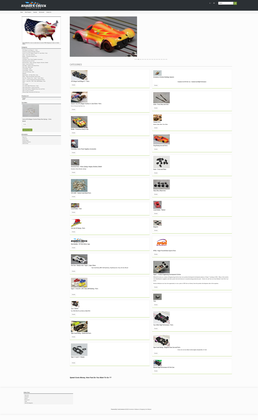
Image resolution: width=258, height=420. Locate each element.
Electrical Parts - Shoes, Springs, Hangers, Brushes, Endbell (86, 171)
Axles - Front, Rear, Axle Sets (161, 109)
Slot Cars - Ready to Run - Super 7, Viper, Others (83, 270)
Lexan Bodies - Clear (76, 213)
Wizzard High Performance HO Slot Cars (163, 372)
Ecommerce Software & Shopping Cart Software (139, 413)
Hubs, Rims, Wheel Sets (159, 195)
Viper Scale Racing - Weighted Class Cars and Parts (166, 352)
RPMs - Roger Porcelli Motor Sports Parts (164, 255)
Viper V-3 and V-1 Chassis (77, 361)
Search (26, 402)
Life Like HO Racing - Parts (78, 233)
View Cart (27, 399)
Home (21, 12)
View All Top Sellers (27, 130)
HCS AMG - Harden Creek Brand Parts (81, 197)
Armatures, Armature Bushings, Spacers (163, 81)
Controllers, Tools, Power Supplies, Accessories (83, 153)
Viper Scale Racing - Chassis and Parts (81, 338)
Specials (35, 12)
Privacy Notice (26, 140)
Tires (154, 305)
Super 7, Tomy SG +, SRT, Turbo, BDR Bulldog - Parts (84, 293)
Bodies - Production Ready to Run (79, 134)
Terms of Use (25, 143)
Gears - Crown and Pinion (159, 174)
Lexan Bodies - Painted (159, 214)
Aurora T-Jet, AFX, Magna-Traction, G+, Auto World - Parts (86, 108)
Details (73, 89)
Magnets (155, 231)
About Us (24, 137)
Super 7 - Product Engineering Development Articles (167, 279)
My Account (41, 12)
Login (26, 405)
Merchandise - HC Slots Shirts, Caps (80, 248)
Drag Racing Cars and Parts (160, 150)
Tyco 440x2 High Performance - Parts (163, 329)
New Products (28, 12)
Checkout (27, 401)
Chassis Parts (156, 126)
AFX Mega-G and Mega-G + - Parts (80, 86)
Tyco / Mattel (74, 313)
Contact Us (48, 12)
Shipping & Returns (27, 141)
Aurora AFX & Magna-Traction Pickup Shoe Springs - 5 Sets (37, 119)
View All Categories (29, 407)
